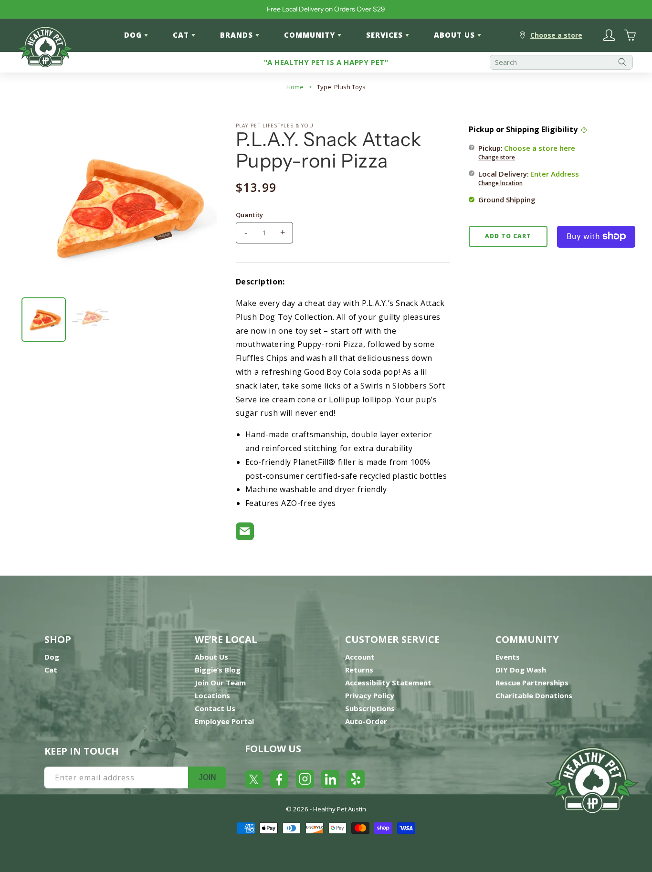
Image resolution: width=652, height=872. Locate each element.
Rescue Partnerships (531, 682)
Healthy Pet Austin (339, 809)
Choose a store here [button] (539, 147)
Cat (50, 669)
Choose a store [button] (556, 35)
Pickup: (526, 152)
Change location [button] (500, 183)
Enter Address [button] (554, 173)
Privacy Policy (369, 695)
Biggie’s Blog (218, 669)
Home (295, 87)
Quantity (249, 214)
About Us (211, 657)
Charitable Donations (533, 695)
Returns (359, 669)
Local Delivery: (528, 177)
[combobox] (561, 62)
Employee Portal (224, 721)
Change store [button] (496, 157)
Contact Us (215, 708)
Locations (212, 695)
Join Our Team (220, 682)
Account (360, 657)
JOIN (207, 777)
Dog (51, 657)
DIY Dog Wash (520, 669)
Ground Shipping (507, 199)
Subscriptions (370, 708)
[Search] (622, 62)
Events (507, 657)
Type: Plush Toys (341, 87)
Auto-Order (366, 721)
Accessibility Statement (388, 682)
